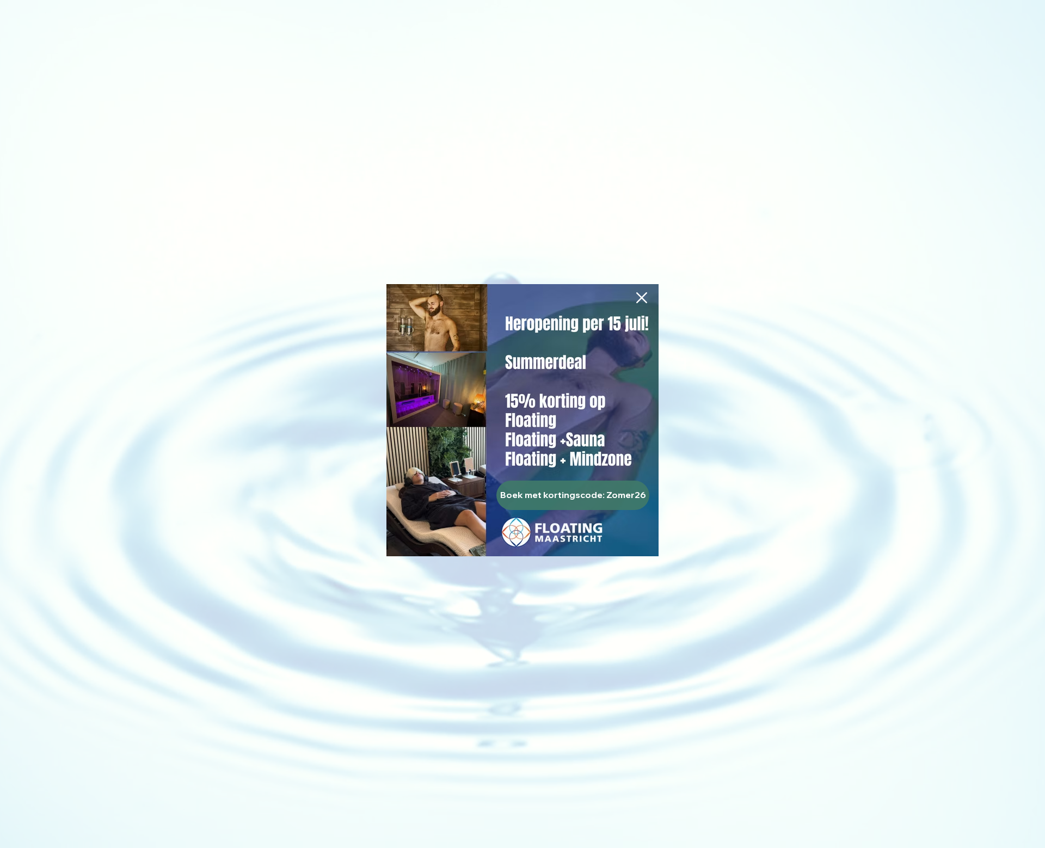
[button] (641, 297)
